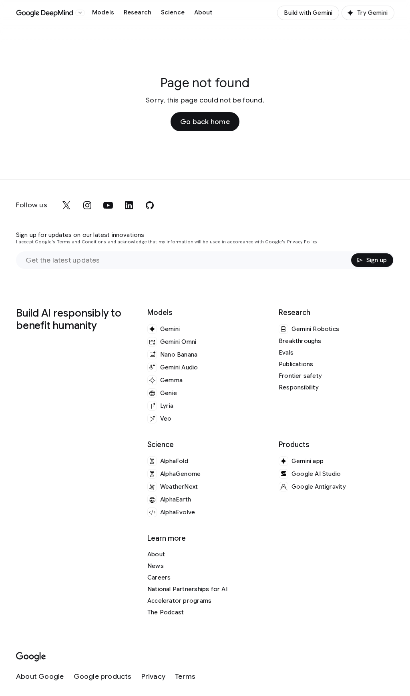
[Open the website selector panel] (80, 13)
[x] (66, 205)
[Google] (31, 657)
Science (173, 12)
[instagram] (87, 205)
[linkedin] (129, 205)
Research (137, 12)
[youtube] (108, 205)
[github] (149, 205)
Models (103, 12)
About (203, 12)
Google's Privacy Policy (291, 242)
